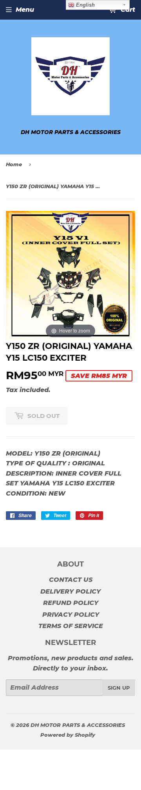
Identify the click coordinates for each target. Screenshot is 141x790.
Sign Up (119, 688)
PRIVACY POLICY (70, 614)
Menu (25, 9)
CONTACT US (70, 579)
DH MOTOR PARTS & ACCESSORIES (78, 725)
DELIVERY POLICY (70, 591)
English (84, 5)
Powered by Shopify (67, 735)
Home (14, 164)
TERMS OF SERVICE (70, 626)
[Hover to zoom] (70, 275)
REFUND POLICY (70, 603)
